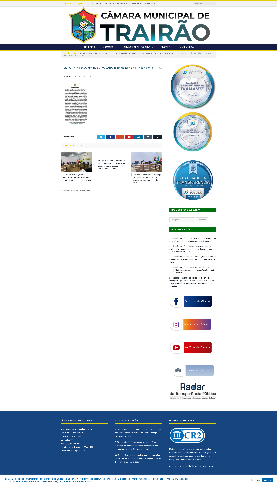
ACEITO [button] (267, 480)
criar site (186, 449)
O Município (89, 47)
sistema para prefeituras (203, 449)
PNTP (181, 466)
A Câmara (108, 47)
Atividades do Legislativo (137, 47)
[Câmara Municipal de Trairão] (138, 25)
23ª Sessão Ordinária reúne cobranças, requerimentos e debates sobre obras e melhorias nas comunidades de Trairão (192, 259)
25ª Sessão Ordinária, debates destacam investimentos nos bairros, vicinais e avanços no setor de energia (77, 177)
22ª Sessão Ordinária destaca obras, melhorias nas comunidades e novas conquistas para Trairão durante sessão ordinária (192, 270)
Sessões (165, 47)
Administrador (70, 76)
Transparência (186, 47)
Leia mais (52, 481)
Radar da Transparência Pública (199, 466)
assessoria (188, 452)
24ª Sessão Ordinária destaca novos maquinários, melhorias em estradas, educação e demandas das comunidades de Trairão (125, 3)
